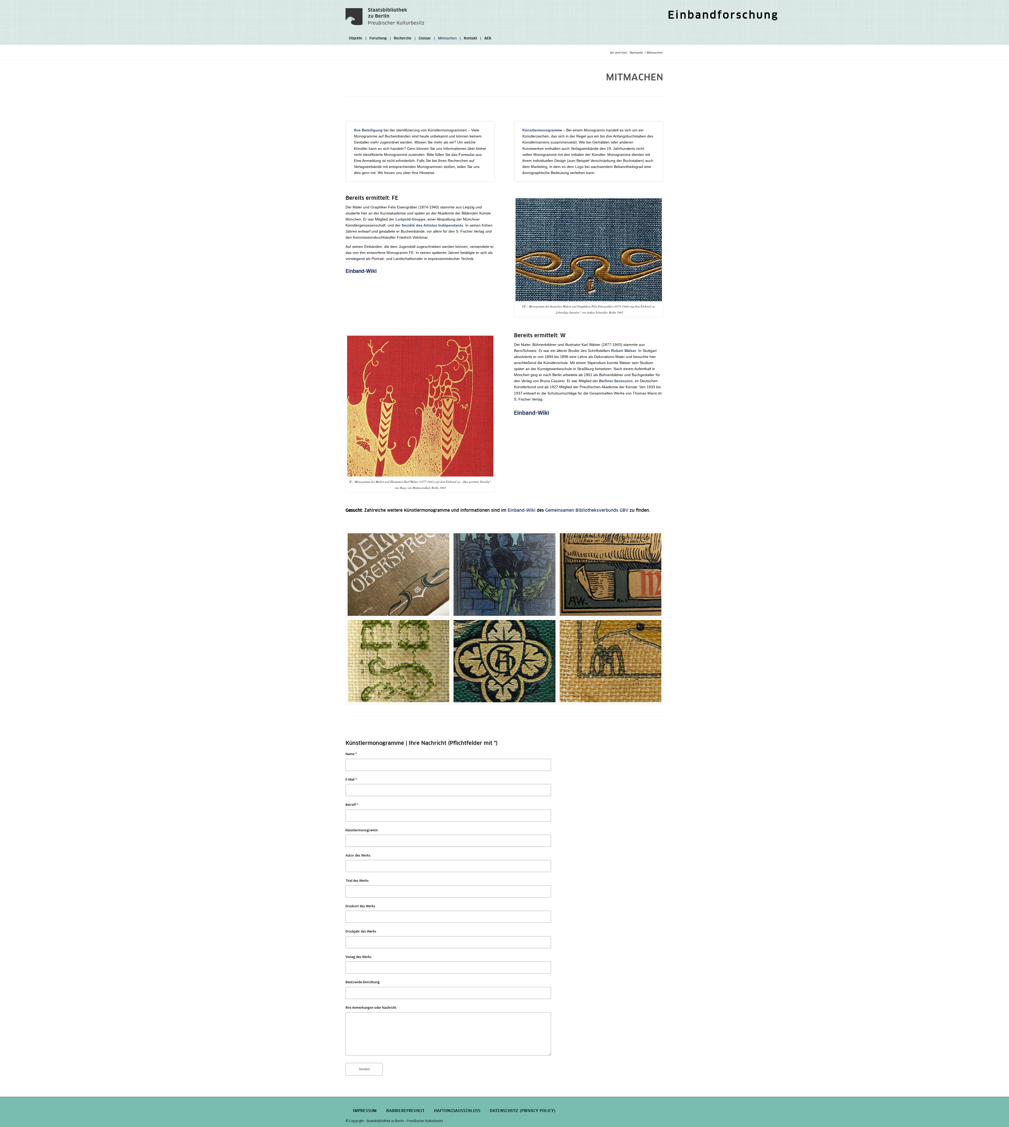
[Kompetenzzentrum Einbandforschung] (385, 20)
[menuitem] (722, 16)
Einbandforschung (723, 16)
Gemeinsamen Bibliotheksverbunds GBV (586, 510)
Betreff (352, 804)
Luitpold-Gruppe (410, 219)
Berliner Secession (616, 381)
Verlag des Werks (359, 957)
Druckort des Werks (360, 906)
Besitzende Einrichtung (363, 982)
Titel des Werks (357, 880)
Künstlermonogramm (362, 830)
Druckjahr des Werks (361, 931)
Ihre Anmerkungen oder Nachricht (371, 1007)
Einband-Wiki (361, 271)
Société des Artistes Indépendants (432, 225)
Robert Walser (623, 351)
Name (351, 754)
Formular (467, 154)
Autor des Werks (358, 855)
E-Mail (351, 779)
